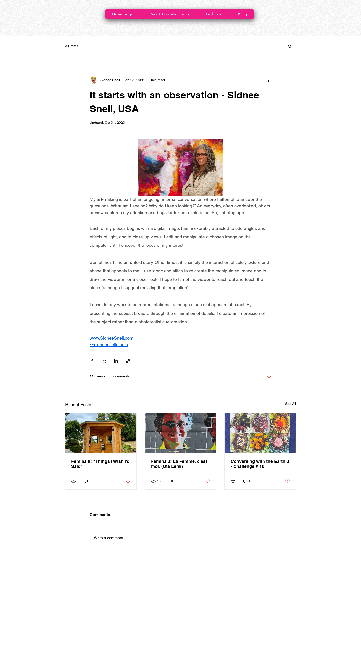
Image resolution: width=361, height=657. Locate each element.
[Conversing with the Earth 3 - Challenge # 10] (260, 433)
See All (290, 404)
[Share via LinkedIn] (116, 361)
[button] (289, 46)
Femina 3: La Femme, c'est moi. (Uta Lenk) (179, 464)
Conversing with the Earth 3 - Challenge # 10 (260, 464)
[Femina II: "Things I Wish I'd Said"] (100, 433)
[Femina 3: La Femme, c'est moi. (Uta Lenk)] (180, 433)
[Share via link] (128, 361)
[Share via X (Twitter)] (104, 361)
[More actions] (268, 80)
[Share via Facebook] (92, 361)
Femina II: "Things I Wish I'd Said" (100, 464)
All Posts (71, 46)
